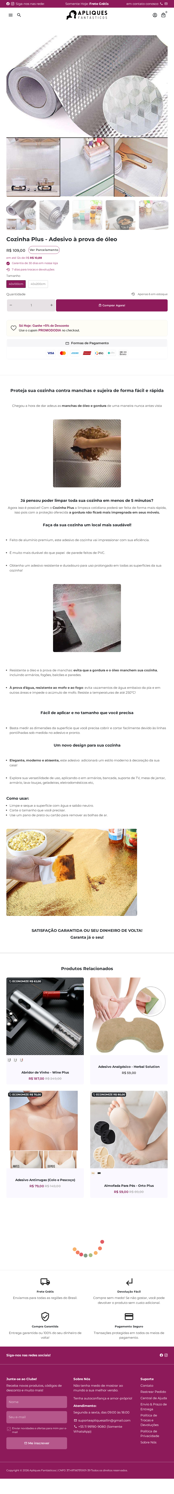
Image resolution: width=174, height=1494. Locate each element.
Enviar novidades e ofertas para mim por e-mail (39, 1430)
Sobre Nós (148, 1442)
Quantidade (15, 294)
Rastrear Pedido (153, 1392)
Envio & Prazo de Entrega (153, 1406)
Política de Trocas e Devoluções (149, 1420)
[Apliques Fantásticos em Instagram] (12, 4)
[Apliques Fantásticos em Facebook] (8, 4)
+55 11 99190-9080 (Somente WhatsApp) (97, 1429)
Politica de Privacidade (149, 1433)
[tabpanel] (21, 215)
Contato (146, 1386)
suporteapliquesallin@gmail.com (102, 1420)
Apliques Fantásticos (42, 1470)
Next (162, 116)
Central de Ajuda (153, 1398)
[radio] (16, 284)
